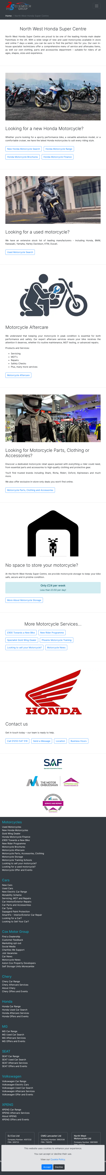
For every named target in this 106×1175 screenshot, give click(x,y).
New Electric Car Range (14, 891)
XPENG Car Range (11, 1109)
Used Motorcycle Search (20, 252)
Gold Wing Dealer (11, 833)
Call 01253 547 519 (17, 741)
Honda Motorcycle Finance (57, 156)
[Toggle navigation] (96, 6)
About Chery (8, 988)
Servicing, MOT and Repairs (16, 898)
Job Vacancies (9, 953)
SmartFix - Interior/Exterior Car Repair (22, 914)
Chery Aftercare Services (15, 984)
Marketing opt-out (11, 943)
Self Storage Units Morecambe (18, 966)
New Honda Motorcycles (15, 830)
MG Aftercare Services (14, 1037)
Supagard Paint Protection (16, 911)
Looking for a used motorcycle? (18, 866)
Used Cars (7, 888)
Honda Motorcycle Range (59, 148)
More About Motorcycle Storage (24, 600)
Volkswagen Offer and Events (17, 1094)
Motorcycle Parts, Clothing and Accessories (30, 490)
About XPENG (9, 1116)
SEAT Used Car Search (14, 1059)
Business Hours (79, 741)
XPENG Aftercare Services (16, 1112)
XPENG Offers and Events (15, 1119)
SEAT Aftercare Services (15, 1062)
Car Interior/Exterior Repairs (16, 901)
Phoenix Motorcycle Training (56, 640)
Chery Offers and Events (15, 991)
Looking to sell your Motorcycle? (24, 647)
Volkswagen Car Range (14, 1081)
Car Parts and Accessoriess (16, 905)
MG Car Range (9, 1031)
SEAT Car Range (10, 1056)
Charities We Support (13, 949)
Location (60, 741)
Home (8, 15)
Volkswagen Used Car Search (17, 1087)
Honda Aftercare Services (15, 1013)
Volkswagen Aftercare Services (18, 1091)
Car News (7, 956)
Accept (47, 1167)
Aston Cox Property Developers (19, 963)
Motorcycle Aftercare (18, 375)
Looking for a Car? (12, 918)
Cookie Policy (58, 1159)
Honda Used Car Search (14, 1009)
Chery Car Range (11, 981)
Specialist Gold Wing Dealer (21, 640)
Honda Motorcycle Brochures (22, 156)
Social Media (8, 946)
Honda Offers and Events (15, 1016)
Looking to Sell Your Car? (15, 921)
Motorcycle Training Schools (17, 860)
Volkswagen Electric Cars (15, 1084)
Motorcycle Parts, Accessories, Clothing (23, 853)
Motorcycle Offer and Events (17, 870)
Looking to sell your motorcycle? (19, 863)
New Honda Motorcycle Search (23, 148)
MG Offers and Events (13, 1041)
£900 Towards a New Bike (21, 632)
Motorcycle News (56, 647)
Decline (59, 1167)
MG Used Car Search (13, 1034)
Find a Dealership (11, 936)
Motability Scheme (12, 895)
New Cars (7, 885)
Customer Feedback (12, 939)
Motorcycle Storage (12, 856)
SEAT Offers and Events (14, 1066)
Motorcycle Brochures (13, 846)
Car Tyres (7, 908)
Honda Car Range (11, 1006)
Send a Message (41, 741)
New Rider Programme (52, 632)
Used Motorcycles (11, 826)
